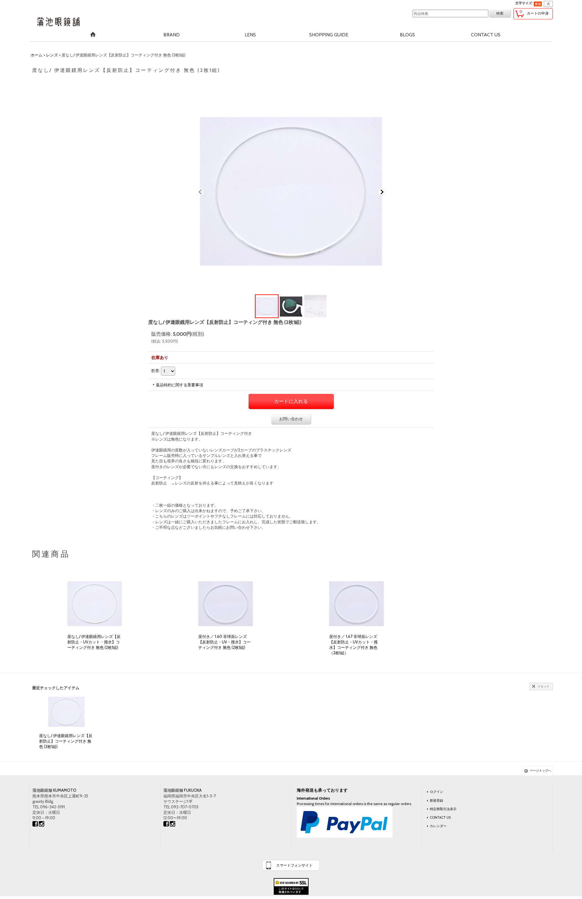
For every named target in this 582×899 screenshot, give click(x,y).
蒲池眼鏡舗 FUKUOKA (182, 790)
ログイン (436, 792)
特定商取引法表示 (443, 809)
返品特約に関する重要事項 (179, 384)
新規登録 (436, 800)
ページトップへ (540, 771)
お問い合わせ (291, 418)
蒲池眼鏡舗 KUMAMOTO (54, 790)
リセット (543, 686)
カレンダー (438, 826)
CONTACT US (440, 817)
